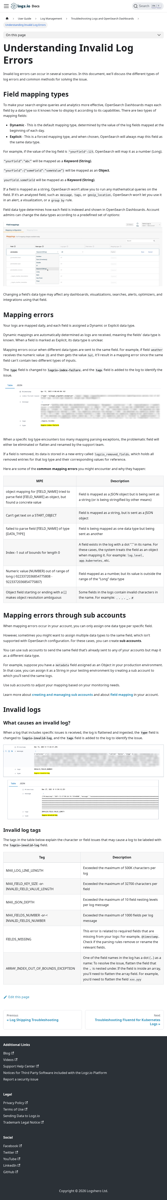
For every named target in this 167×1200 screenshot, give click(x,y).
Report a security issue (20, 1079)
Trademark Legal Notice (21, 1122)
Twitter (8, 1152)
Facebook (10, 1146)
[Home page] (7, 18)
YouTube (9, 1159)
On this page (16, 35)
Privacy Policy (13, 1103)
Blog (6, 1053)
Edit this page (18, 997)
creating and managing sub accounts (62, 694)
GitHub (8, 1172)
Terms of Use (13, 1109)
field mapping (121, 694)
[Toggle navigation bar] (6, 6)
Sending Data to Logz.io (21, 1116)
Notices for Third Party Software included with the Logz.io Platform (55, 1073)
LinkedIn (9, 1165)
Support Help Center (19, 1066)
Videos (8, 1059)
